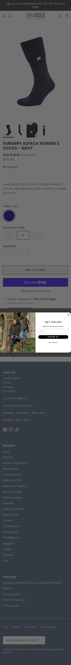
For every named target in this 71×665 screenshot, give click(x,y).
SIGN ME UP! (53, 337)
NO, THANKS (53, 342)
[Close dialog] (68, 314)
